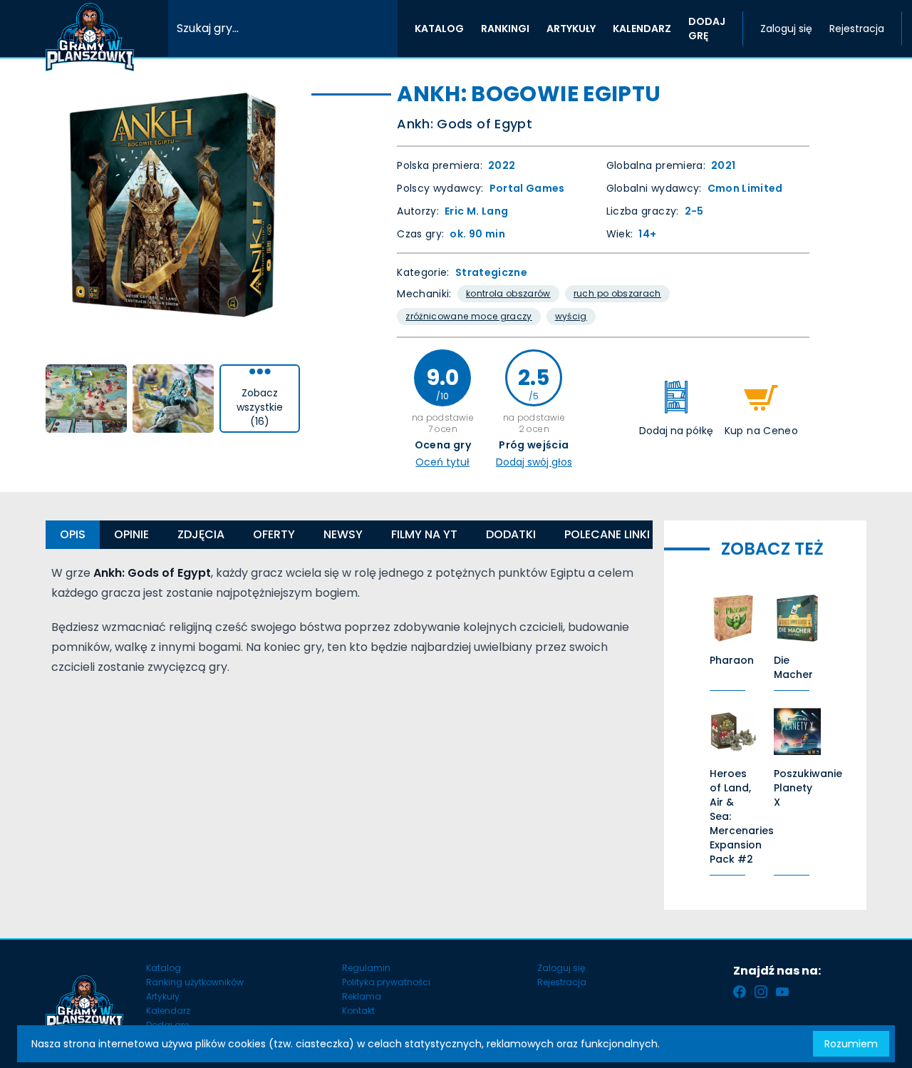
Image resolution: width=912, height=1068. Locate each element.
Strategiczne (491, 272)
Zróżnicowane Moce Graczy (468, 316)
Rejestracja (856, 28)
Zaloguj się (786, 28)
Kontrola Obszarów (508, 293)
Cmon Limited (745, 188)
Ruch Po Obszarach (617, 293)
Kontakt (358, 1011)
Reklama (361, 996)
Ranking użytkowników (195, 982)
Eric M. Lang (476, 211)
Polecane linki (607, 534)
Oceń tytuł (442, 462)
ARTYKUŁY (571, 28)
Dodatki (511, 534)
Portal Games (527, 188)
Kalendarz (168, 1011)
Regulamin (366, 968)
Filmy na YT (424, 534)
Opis (73, 534)
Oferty (274, 534)
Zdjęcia (200, 534)
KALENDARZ (642, 28)
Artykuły (163, 996)
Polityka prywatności (386, 982)
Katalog (163, 968)
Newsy (343, 534)
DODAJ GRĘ (706, 28)
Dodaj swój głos (534, 462)
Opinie (131, 534)
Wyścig (571, 316)
